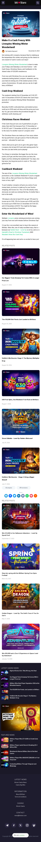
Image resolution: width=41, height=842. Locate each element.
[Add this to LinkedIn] (18, 496)
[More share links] (35, 496)
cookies (22, 835)
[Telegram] (6, 496)
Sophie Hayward (12, 51)
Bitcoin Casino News (20, 782)
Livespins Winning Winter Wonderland (14, 64)
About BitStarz (20, 794)
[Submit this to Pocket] (31, 496)
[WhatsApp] (27, 496)
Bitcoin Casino (20, 806)
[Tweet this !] (14, 496)
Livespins (11, 218)
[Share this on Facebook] (10, 496)
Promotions (24, 488)
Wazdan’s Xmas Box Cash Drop (12, 234)
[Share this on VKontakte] (23, 496)
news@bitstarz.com (20, 815)
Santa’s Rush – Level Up (18, 230)
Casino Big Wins (20, 785)
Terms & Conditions (20, 797)
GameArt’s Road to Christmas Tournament (15, 232)
